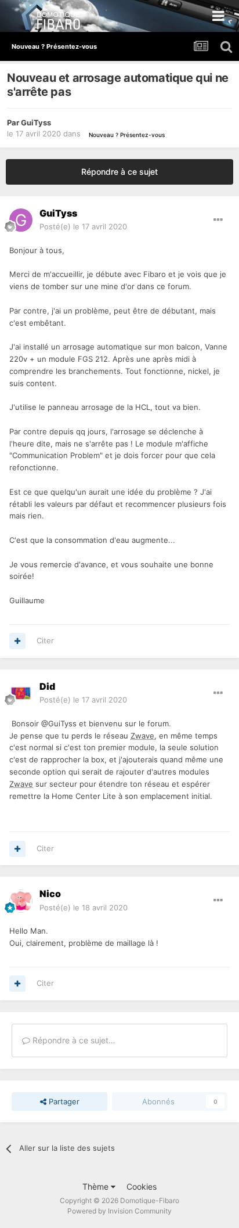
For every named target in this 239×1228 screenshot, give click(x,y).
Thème (96, 1186)
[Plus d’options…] (218, 220)
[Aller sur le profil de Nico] (20, 901)
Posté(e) (83, 226)
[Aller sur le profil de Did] (20, 693)
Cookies (141, 1186)
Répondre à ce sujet (119, 172)
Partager (62, 1101)
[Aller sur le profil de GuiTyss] (20, 220)
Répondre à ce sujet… (72, 1040)
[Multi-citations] (17, 641)
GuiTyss (36, 122)
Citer (45, 640)
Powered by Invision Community (119, 1211)
